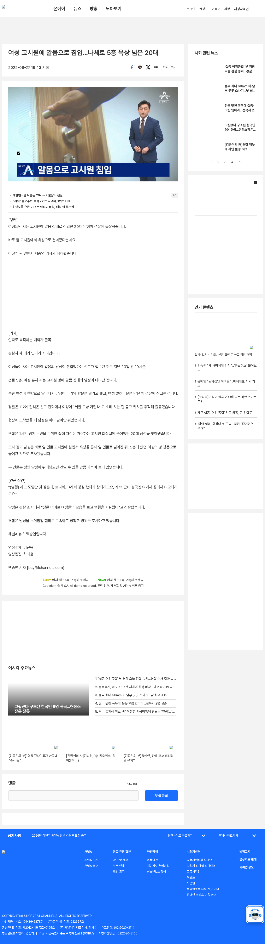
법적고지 (245, 852)
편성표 (203, 9)
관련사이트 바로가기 (180, 835)
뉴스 (77, 8)
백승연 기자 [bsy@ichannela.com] (36, 567)
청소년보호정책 (156, 872)
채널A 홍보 (91, 866)
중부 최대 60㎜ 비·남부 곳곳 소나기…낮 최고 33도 (240, 90)
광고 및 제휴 (120, 860)
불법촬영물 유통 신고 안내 (203, 889)
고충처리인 (193, 872)
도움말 (191, 883)
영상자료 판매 (248, 859)
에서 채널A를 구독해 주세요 (66, 580)
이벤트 (191, 877)
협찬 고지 (119, 872)
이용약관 (152, 860)
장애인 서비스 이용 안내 (201, 895)
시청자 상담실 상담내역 (201, 866)
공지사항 (14, 835)
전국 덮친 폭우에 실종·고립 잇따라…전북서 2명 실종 (241, 110)
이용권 (216, 9)
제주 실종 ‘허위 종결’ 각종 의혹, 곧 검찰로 (225, 413)
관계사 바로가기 (228, 835)
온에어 (59, 8)
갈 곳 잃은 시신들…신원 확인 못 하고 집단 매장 (223, 355)
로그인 (191, 9)
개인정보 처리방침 (158, 866)
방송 (94, 8)
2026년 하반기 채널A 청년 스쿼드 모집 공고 (59, 835)
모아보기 (114, 8)
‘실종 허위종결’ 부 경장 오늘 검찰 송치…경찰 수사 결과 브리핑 (240, 71)
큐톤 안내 (119, 866)
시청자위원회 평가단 (199, 860)
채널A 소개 (91, 860)
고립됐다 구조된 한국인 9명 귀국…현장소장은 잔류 (240, 129)
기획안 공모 (247, 867)
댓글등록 (161, 795)
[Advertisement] (226, 582)
